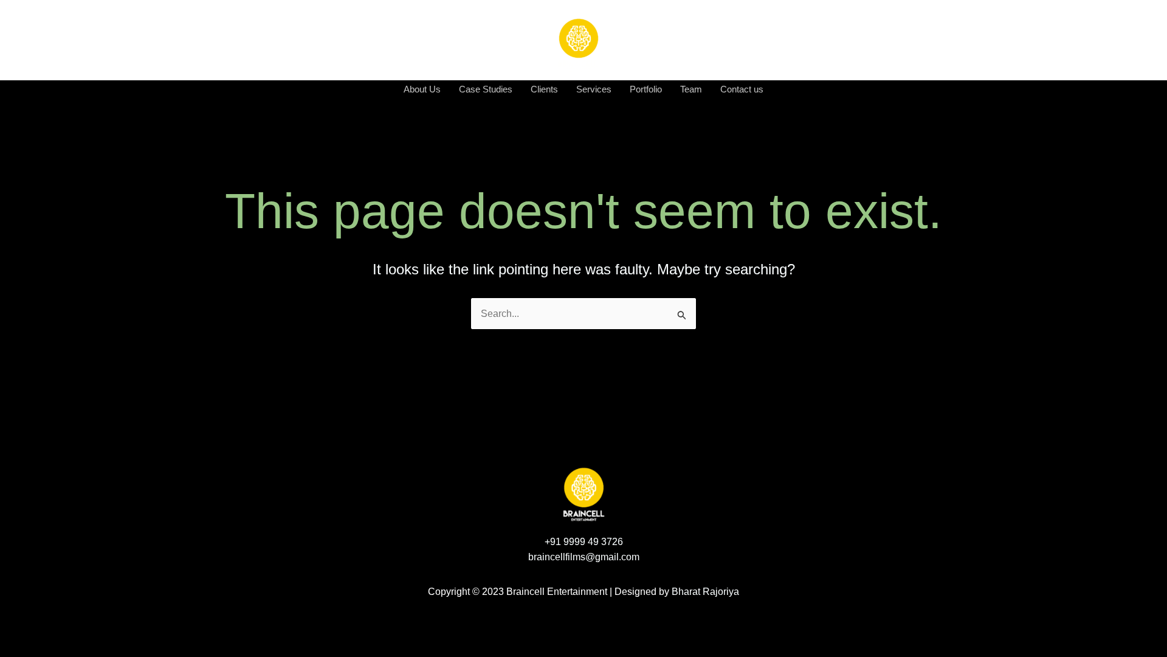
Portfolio (646, 89)
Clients (544, 89)
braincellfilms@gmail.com (583, 557)
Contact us (741, 89)
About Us (422, 89)
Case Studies (485, 89)
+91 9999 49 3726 (584, 542)
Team (691, 89)
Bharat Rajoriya (705, 591)
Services (593, 89)
